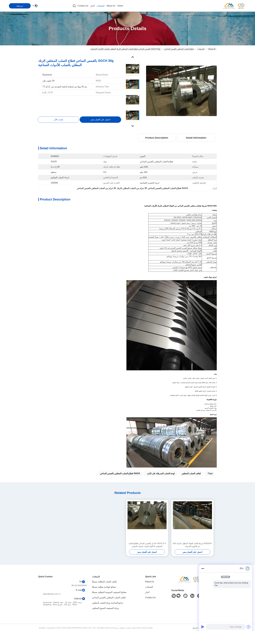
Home (120, 6)
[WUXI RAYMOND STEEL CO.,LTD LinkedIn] (192, 595)
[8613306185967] (185, 595)
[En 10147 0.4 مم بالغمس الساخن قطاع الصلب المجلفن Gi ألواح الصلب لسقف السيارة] (147, 520)
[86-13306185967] (173, 595)
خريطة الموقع (198, 628)
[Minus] (202, 568)
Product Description (156, 137)
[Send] (203, 627)
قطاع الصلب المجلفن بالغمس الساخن (179, 49)
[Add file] (248, 627)
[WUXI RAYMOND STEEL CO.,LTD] (233, 6)
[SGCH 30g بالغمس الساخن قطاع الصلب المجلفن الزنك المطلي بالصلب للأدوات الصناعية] (181, 90)
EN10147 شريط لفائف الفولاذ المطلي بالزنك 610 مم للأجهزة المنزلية (192, 544)
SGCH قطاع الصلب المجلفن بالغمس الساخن (120, 473)
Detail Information (196, 137)
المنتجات (100, 6)
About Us (111, 6)
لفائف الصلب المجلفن (191, 473)
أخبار (92, 6)
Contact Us (83, 6)
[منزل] (189, 582)
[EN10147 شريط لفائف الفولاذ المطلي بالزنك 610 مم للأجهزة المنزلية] (192, 520)
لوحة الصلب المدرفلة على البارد (161, 473)
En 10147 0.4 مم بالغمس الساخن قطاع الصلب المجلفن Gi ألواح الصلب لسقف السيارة (147, 544)
